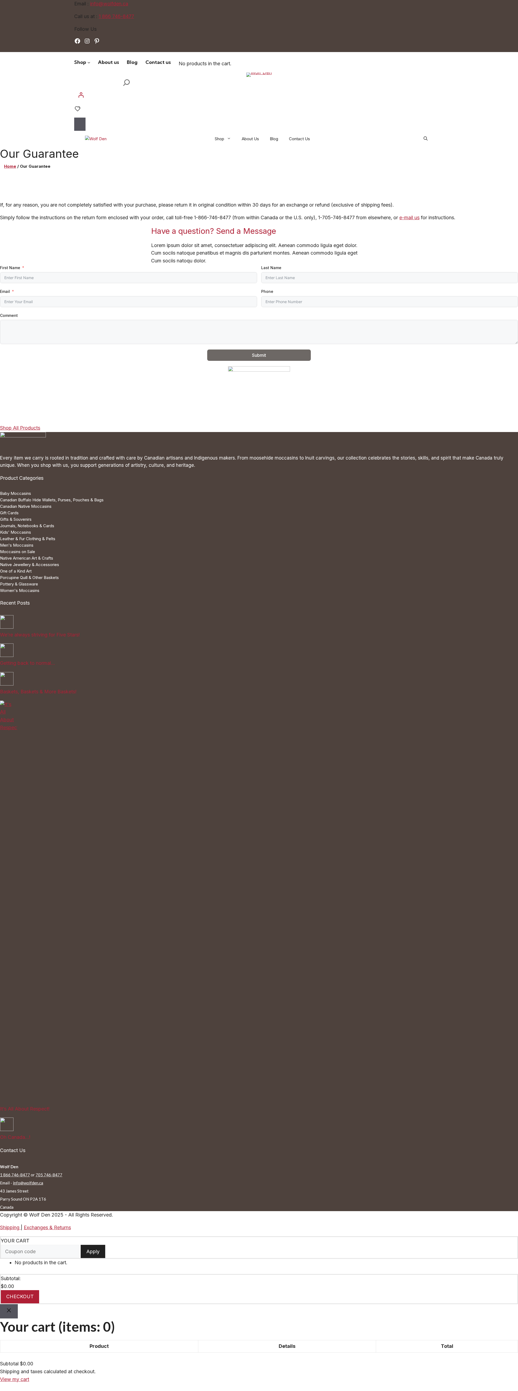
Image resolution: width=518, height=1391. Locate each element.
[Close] (9, 1311)
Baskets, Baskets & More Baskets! (38, 691)
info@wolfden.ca (109, 3)
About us (268, 192)
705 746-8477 (49, 1174)
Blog (274, 138)
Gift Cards (9, 512)
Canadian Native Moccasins (26, 506)
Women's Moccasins (19, 590)
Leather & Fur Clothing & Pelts (27, 538)
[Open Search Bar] (425, 139)
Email (5, 291)
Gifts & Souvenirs (16, 519)
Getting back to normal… (27, 663)
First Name (10, 267)
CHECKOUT (20, 1296)
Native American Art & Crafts (26, 558)
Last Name (271, 267)
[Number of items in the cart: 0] (80, 124)
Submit (259, 355)
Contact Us (299, 138)
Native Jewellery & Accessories (29, 564)
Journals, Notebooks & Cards (27, 525)
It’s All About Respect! (25, 1109)
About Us (250, 138)
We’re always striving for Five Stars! (40, 635)
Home (10, 166)
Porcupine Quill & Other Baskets (29, 577)
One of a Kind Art (16, 571)
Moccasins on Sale (17, 551)
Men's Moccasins (16, 545)
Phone (267, 291)
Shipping (10, 1227)
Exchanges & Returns (47, 1227)
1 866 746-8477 (116, 16)
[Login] (259, 95)
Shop (219, 138)
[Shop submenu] (88, 62)
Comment (9, 315)
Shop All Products (20, 428)
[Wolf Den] (96, 139)
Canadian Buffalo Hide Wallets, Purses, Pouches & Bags (52, 499)
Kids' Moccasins (15, 532)
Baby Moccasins (15, 493)
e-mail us (409, 217)
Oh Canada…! (15, 1137)
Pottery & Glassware (19, 584)
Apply (93, 1251)
